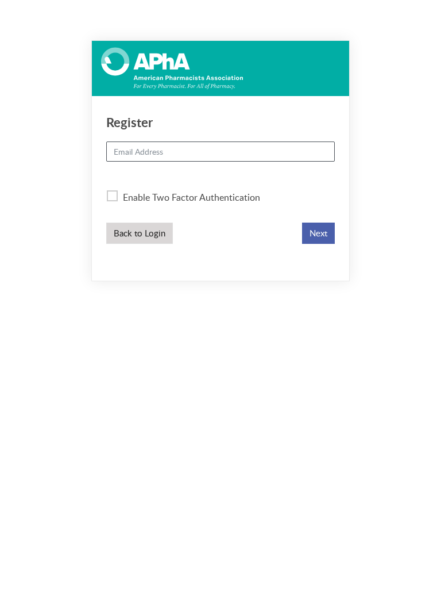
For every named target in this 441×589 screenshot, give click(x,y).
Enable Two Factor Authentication (190, 197)
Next (318, 233)
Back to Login (139, 233)
